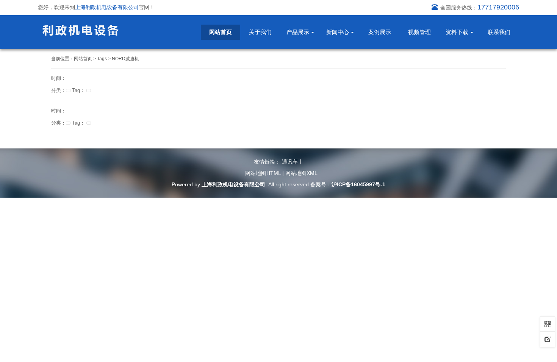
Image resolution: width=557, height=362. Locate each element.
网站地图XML (301, 173)
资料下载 (457, 32)
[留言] (547, 338)
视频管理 (419, 32)
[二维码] (547, 323)
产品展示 (297, 32)
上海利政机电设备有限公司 (233, 184)
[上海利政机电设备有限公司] (80, 30)
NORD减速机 (125, 58)
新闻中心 (337, 32)
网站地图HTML (263, 173)
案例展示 (379, 32)
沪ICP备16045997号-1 (358, 184)
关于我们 (260, 32)
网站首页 (220, 32)
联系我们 (499, 32)
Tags (102, 58)
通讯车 (290, 162)
